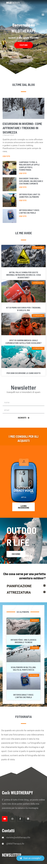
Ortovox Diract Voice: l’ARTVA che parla (29, 211)
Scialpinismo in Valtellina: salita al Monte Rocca (23, 668)
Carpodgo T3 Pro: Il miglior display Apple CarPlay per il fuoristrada (29, 166)
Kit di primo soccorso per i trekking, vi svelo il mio (23, 308)
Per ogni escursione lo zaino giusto (23, 373)
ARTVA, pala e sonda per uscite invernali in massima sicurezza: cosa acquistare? (23, 275)
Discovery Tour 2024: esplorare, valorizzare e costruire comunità (31, 181)
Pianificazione (19, 586)
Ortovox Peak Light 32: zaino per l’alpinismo (29, 195)
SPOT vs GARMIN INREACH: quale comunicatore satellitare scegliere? (23, 341)
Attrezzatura (19, 592)
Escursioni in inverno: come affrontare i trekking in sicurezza (22, 128)
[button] (43, 14)
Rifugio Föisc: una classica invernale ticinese (23, 641)
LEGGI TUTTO (6, 156)
